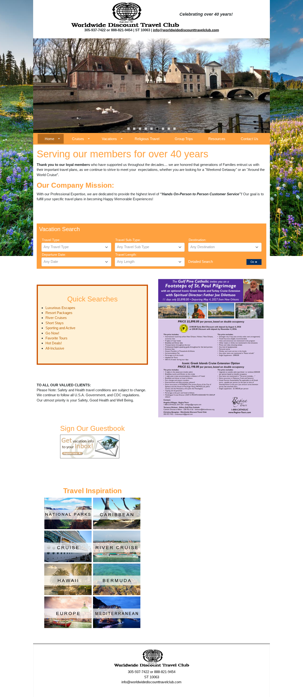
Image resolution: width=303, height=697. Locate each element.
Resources (216, 139)
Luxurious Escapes (60, 308)
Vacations (109, 139)
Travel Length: (126, 254)
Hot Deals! (53, 343)
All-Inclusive (54, 348)
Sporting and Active (60, 328)
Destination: (197, 240)
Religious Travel (147, 139)
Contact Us (249, 139)
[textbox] (76, 247)
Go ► (254, 262)
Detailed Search (200, 262)
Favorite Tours (56, 338)
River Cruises (56, 318)
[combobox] (76, 247)
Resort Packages (58, 313)
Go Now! (52, 333)
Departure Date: (54, 254)
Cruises (78, 139)
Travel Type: (51, 240)
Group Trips (184, 139)
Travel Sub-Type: (128, 240)
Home (49, 139)
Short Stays (54, 323)
